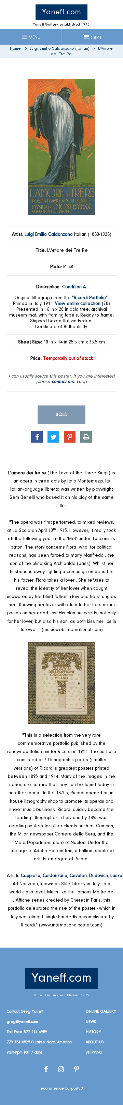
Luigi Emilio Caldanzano (49, 234)
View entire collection (77, 304)
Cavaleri (78, 876)
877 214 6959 (35, 1032)
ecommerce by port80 (61, 1088)
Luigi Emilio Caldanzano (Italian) (60, 49)
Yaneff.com (61, 12)
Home (15, 49)
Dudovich (98, 876)
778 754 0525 (18, 1042)
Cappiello (30, 876)
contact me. (63, 382)
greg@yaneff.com (22, 1022)
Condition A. (74, 287)
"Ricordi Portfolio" (90, 298)
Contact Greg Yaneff (25, 1012)
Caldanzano (55, 876)
